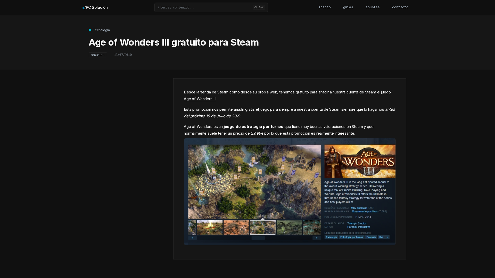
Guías (348, 7)
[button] (211, 7)
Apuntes (373, 7)
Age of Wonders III (200, 98)
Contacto (400, 7)
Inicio (324, 7)
